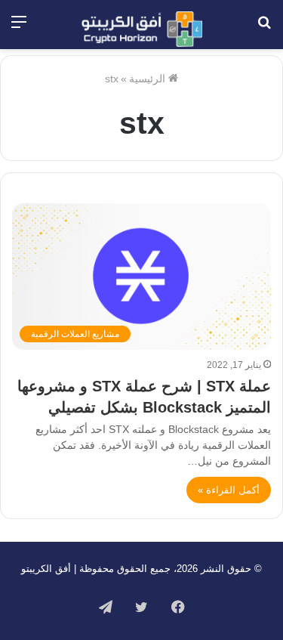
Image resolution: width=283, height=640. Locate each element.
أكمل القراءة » (229, 490)
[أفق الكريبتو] (142, 29)
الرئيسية (148, 79)
